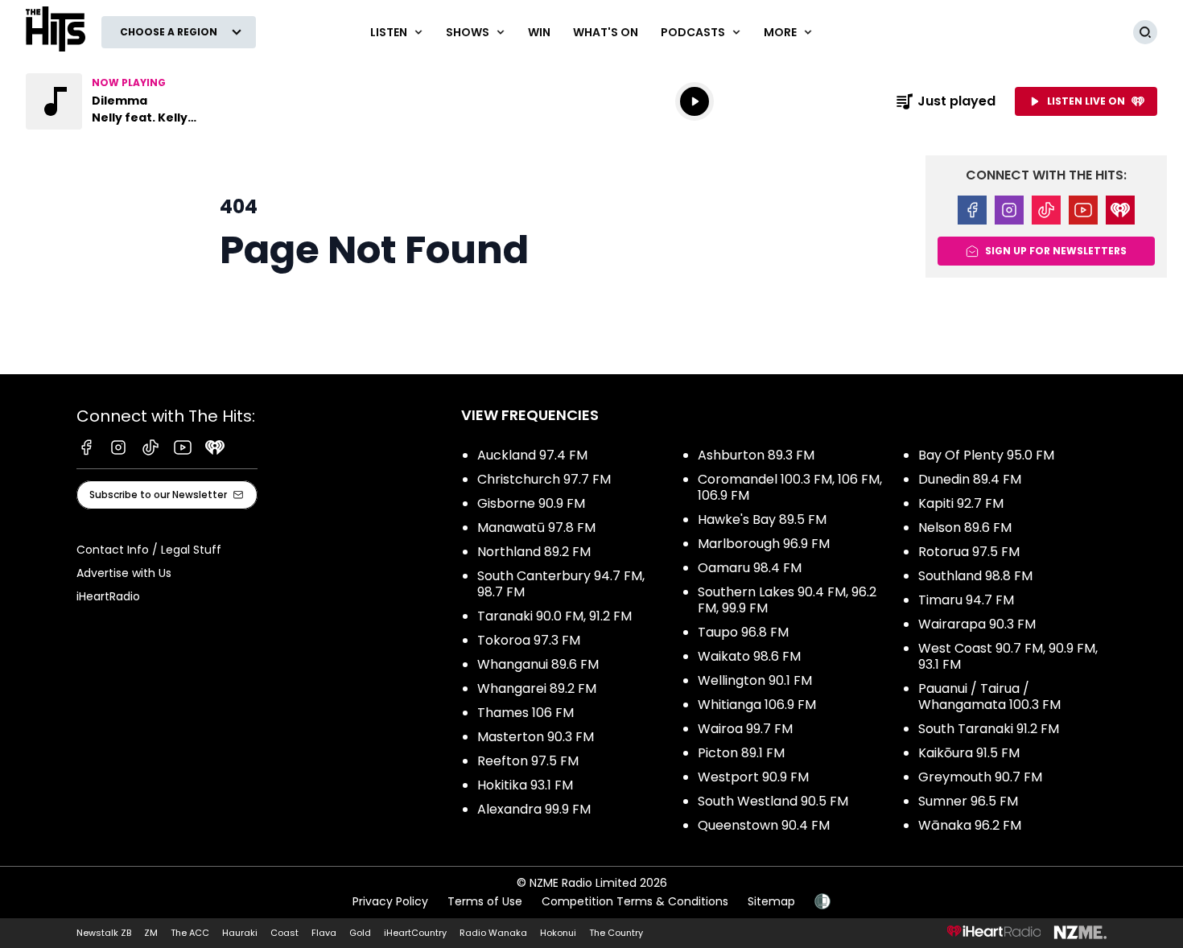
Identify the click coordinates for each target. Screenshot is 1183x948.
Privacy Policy (390, 901)
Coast (284, 932)
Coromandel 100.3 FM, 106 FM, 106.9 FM (790, 487)
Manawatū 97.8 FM (536, 527)
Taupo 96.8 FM (743, 632)
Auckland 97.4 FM (532, 455)
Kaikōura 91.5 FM (969, 753)
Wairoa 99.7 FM (745, 728)
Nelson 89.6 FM (965, 527)
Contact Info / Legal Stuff (148, 550)
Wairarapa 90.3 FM (977, 624)
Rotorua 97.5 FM (969, 551)
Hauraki (240, 932)
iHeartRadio (108, 596)
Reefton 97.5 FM (528, 761)
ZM (151, 932)
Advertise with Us (123, 573)
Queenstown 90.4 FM (764, 825)
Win (539, 32)
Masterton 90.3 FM (535, 736)
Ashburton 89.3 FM (756, 455)
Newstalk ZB (103, 932)
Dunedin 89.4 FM (969, 479)
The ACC (190, 932)
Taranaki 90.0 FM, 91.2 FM (554, 616)
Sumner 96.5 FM (968, 801)
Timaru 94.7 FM (966, 600)
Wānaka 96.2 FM (969, 825)
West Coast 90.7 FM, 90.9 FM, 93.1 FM (1008, 656)
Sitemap (771, 901)
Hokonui (558, 932)
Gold (360, 932)
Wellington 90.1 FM (755, 680)
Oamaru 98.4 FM (750, 567)
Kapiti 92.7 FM (961, 503)
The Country (616, 932)
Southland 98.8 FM (975, 576)
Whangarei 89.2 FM (536, 688)
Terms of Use (484, 901)
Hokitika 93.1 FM (525, 785)
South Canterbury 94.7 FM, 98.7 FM (561, 584)
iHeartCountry (415, 932)
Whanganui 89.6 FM (538, 664)
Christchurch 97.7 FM (544, 479)
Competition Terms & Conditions (635, 901)
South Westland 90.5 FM (773, 801)
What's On (605, 32)
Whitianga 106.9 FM (757, 704)
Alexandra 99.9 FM (534, 809)
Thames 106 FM (525, 712)
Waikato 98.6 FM (749, 656)
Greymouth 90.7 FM (980, 777)
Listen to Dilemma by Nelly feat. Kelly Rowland (129, 101)
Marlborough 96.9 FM (764, 543)
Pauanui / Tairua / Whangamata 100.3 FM (989, 696)
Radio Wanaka (493, 932)
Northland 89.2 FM (534, 551)
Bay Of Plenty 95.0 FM (986, 455)
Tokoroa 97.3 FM (528, 640)
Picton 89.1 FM (741, 753)
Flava (323, 932)
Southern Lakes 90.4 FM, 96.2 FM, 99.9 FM (787, 600)
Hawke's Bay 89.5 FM (762, 519)
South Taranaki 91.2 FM (988, 728)
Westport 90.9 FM (753, 777)
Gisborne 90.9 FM (531, 503)
